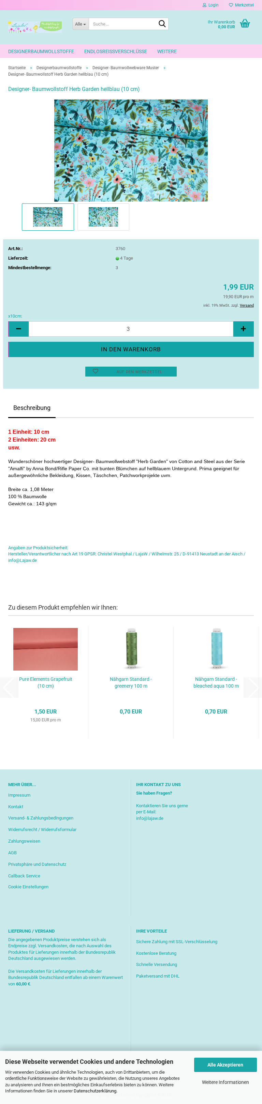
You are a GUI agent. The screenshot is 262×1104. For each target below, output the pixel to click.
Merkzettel (243, 5)
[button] (18, 329)
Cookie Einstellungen (28, 886)
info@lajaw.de (149, 818)
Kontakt (15, 806)
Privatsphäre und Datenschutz (37, 864)
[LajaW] (35, 27)
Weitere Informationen (225, 1082)
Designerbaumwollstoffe (41, 51)
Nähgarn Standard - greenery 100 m (131, 682)
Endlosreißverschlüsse (115, 51)
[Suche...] (162, 24)
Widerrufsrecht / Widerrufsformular (42, 829)
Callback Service (24, 875)
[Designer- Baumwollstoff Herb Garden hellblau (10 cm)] (131, 150)
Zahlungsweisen (24, 841)
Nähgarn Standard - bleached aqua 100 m (216, 682)
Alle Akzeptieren (225, 1065)
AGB (12, 852)
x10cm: (15, 316)
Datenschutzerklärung (95, 1090)
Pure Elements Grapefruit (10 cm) (45, 682)
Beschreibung (31, 407)
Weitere (167, 51)
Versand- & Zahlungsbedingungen (40, 818)
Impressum (19, 795)
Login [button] (212, 5)
